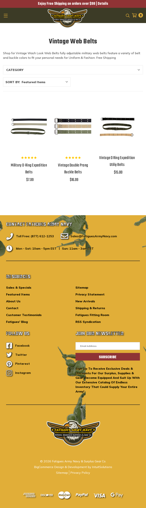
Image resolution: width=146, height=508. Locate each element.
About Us (13, 301)
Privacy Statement (90, 294)
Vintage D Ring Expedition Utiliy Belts (117, 161)
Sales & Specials (18, 287)
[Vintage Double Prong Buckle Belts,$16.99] (73, 126)
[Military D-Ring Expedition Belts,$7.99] (29, 126)
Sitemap (81, 287)
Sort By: (13, 82)
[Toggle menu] (6, 15)
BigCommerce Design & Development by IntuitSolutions (73, 467)
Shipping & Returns (90, 308)
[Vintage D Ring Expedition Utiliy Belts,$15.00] (117, 126)
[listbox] (46, 82)
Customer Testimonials (24, 315)
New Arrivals (85, 301)
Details (103, 4)
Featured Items (18, 294)
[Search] (127, 15)
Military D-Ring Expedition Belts (29, 168)
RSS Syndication (88, 322)
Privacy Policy (80, 473)
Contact (12, 308)
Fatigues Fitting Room (92, 315)
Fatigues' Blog (17, 322)
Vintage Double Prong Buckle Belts (73, 168)
